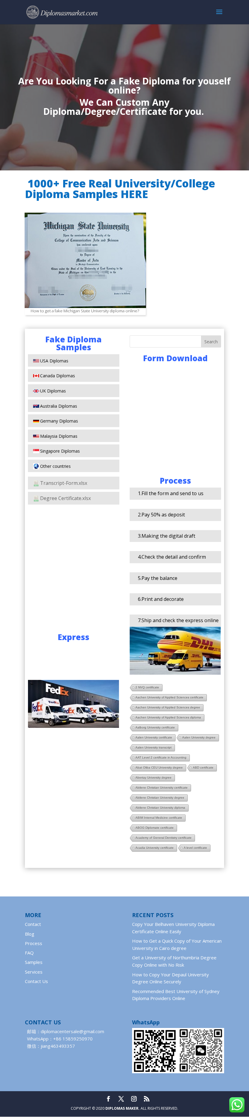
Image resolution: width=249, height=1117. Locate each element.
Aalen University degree (199, 737)
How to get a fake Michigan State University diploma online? (85, 311)
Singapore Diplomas (60, 451)
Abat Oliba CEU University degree (159, 767)
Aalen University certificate (153, 737)
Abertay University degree (153, 777)
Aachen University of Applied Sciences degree (167, 707)
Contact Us (36, 981)
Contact (33, 924)
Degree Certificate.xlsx (65, 498)
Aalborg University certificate (155, 727)
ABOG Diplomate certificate (154, 827)
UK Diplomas (53, 391)
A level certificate (195, 847)
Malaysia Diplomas (58, 436)
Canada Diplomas (57, 376)
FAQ (29, 953)
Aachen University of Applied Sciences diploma (168, 717)
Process (33, 943)
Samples (34, 962)
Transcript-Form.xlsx (63, 483)
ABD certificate (203, 767)
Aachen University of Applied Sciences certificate (169, 697)
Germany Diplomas (59, 421)
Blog (29, 934)
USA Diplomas (54, 361)
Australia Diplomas (58, 406)
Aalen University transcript (153, 747)
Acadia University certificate (154, 847)
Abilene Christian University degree (159, 797)
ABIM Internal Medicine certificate (158, 817)
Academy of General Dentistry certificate (163, 837)
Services (34, 972)
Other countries (55, 466)
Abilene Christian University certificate (161, 787)
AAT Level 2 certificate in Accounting (160, 757)
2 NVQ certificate (147, 687)
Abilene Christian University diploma (160, 807)
